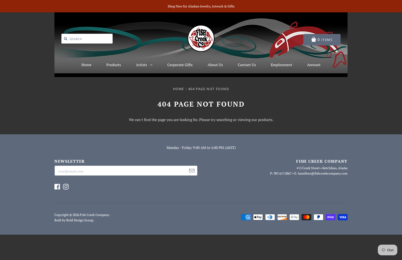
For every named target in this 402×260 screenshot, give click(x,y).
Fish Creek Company (94, 215)
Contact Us (247, 64)
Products (113, 64)
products (265, 119)
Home (86, 64)
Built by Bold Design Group (73, 220)
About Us (215, 64)
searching (224, 119)
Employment (281, 64)
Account (314, 64)
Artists (142, 64)
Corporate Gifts (180, 64)
